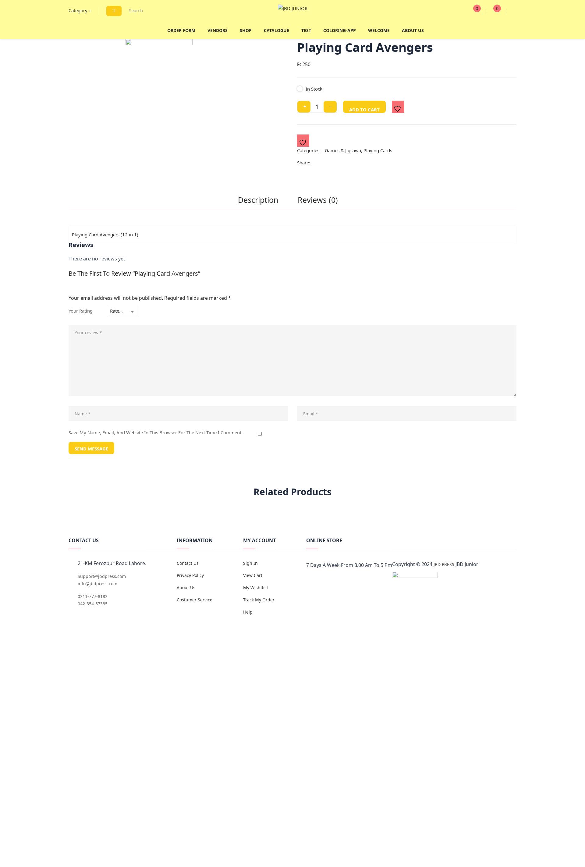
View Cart (252, 575)
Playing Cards (377, 150)
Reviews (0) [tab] (318, 200)
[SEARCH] (114, 11)
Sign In (250, 563)
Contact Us (188, 563)
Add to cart (364, 109)
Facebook (308, 580)
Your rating (81, 311)
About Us (186, 587)
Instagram (348, 580)
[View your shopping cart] (492, 11)
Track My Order (259, 600)
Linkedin (358, 580)
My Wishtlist (255, 587)
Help (248, 612)
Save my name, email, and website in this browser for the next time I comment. (156, 432)
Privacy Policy (190, 575)
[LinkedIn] (332, 163)
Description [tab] (258, 200)
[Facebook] (316, 163)
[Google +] (341, 163)
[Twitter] (323, 163)
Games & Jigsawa (343, 150)
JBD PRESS (444, 564)
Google (338, 580)
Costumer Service (194, 600)
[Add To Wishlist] (398, 107)
